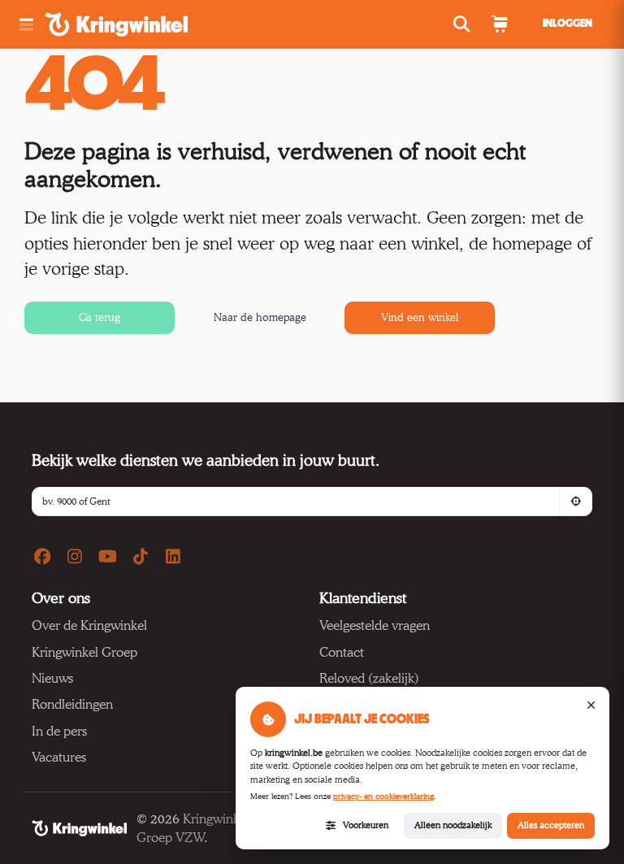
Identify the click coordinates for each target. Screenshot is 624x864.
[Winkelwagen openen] (499, 24)
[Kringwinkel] (79, 828)
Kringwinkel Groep (84, 652)
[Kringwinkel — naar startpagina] (134, 24)
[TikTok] (140, 557)
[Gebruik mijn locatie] (575, 501)
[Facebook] (42, 557)
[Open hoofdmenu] (25, 25)
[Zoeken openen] (464, 24)
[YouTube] (108, 557)
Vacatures (59, 757)
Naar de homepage (260, 316)
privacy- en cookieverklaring (383, 796)
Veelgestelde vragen (374, 625)
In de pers (59, 731)
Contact (341, 652)
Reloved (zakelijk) (369, 678)
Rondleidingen (72, 704)
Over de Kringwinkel (89, 625)
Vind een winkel (419, 316)
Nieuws (52, 678)
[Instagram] (74, 557)
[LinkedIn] (173, 557)
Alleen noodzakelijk (453, 825)
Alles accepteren (551, 825)
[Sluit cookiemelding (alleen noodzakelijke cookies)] (590, 705)
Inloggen (567, 23)
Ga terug (99, 316)
